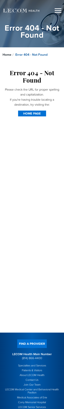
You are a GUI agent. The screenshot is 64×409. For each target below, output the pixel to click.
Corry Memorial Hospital (32, 402)
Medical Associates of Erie (32, 397)
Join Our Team (32, 384)
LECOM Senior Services (32, 407)
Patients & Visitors (32, 370)
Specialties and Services (32, 365)
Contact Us (32, 380)
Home (7, 55)
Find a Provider (32, 344)
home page (32, 113)
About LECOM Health (32, 375)
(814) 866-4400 (32, 358)
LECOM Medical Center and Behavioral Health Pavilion (32, 391)
